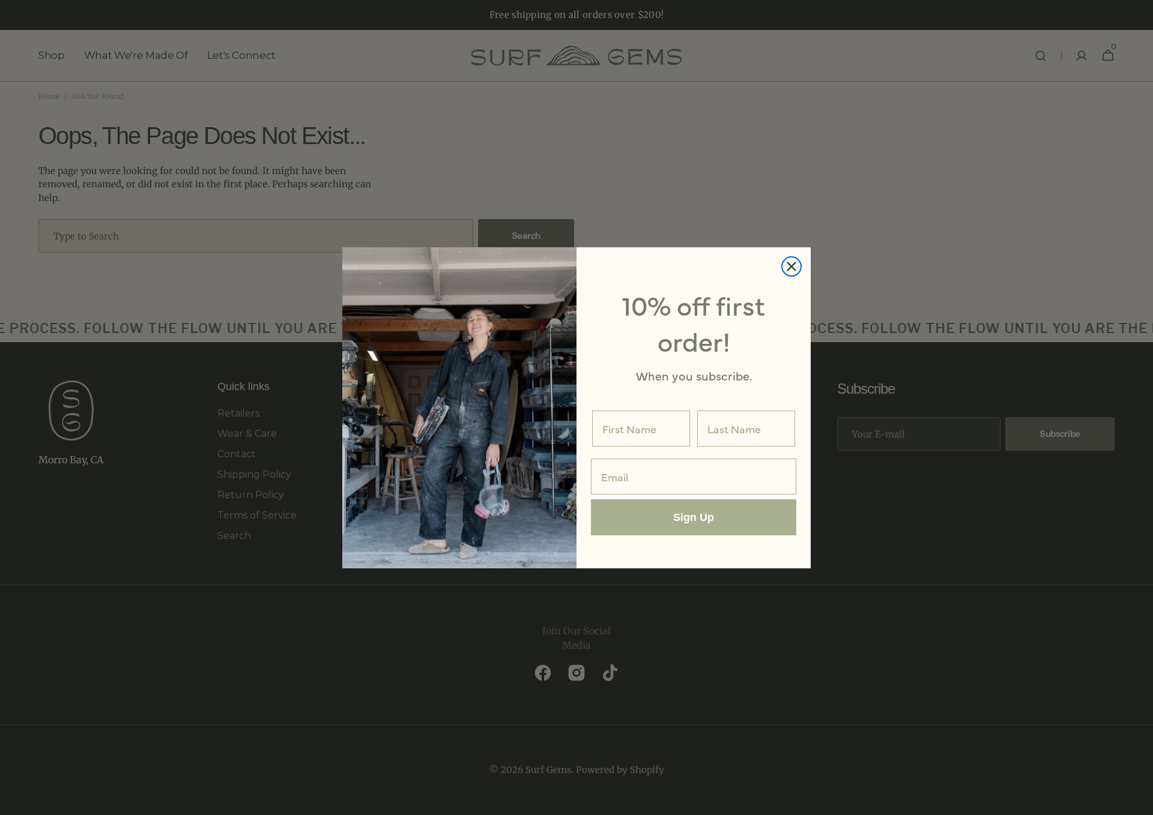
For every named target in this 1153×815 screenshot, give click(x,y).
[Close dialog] (791, 266)
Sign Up (693, 517)
